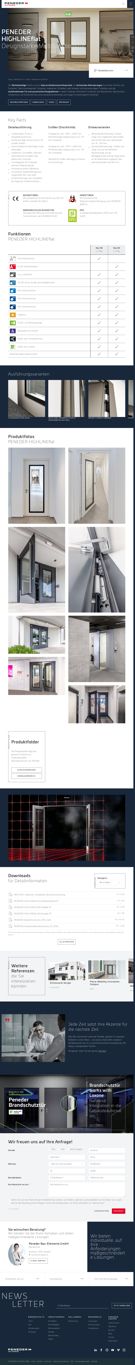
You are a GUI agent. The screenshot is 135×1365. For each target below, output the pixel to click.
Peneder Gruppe (113, 1318)
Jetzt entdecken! (96, 1125)
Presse (111, 1337)
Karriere (111, 1330)
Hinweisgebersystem (82, 1361)
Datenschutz (98, 1203)
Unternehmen (113, 1323)
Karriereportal (56, 1279)
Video (51, 102)
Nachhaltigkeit (53, 1325)
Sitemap (94, 1361)
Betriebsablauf (54, 1328)
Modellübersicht (105, 71)
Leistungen (92, 1321)
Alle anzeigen (67, 942)
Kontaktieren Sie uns (14, 1279)
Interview (102, 1051)
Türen (27, 79)
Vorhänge (32, 1332)
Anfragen (64, 102)
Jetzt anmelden (122, 1305)
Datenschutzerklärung (61, 1361)
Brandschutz (19, 79)
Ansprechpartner (19, 102)
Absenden (119, 1211)
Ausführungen (94, 1325)
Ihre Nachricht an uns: (19, 1185)
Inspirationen (93, 1328)
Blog (110, 1334)
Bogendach (95, 1317)
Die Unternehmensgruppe (105, 1279)
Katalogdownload (26, 770)
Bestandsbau (53, 1335)
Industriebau (56, 1317)
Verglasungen (33, 1328)
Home (10, 79)
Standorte (112, 1326)
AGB (72, 1361)
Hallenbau (75, 1317)
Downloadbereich (27, 776)
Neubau (51, 1332)
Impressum (48, 1361)
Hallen (50, 1339)
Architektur (52, 1321)
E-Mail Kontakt (38, 1261)
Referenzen (73, 1321)
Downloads (38, 102)
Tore (30, 1325)
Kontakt (39, 1361)
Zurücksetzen (101, 1211)
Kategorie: (102, 878)
